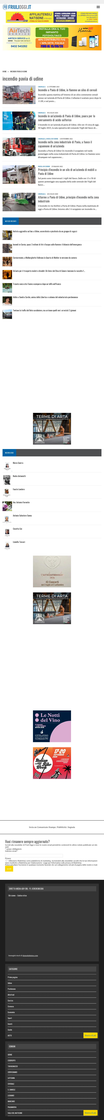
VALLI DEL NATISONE (15, 1112)
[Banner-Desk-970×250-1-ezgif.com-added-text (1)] (52, 48)
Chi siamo (11, 895)
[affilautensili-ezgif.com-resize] (52, 21)
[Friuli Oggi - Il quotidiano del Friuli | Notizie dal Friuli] (48, 7)
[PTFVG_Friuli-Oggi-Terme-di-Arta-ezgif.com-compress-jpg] (52, 442)
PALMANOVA (12, 1107)
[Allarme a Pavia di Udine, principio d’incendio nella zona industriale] (19, 209)
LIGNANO (11, 1095)
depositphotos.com (30, 955)
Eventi (10, 1023)
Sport (10, 1018)
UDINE (10, 1054)
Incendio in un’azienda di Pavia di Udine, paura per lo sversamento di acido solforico (66, 118)
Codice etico (22, 895)
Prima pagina (13, 977)
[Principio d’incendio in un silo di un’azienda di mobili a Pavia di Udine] (19, 182)
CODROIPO (11, 1060)
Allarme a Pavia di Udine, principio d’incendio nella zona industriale (68, 199)
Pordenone (12, 988)
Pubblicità (61, 827)
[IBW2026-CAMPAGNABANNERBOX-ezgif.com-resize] (52, 777)
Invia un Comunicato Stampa (42, 827)
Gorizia (10, 1000)
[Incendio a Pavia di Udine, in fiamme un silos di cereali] (19, 102)
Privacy (8, 858)
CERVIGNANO (12, 1072)
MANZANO (11, 1101)
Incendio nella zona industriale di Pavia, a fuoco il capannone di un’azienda (65, 144)
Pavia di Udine (52, 139)
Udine (10, 983)
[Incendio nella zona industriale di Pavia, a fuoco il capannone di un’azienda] (19, 154)
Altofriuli (11, 994)
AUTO (10, 1035)
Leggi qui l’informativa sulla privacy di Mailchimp (62, 863)
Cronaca (42, 87)
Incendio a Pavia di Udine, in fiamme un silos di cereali (67, 90)
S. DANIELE (11, 1089)
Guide (10, 1029)
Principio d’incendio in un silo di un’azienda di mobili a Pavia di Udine (67, 171)
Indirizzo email (11, 851)
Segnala (71, 827)
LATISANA (11, 1077)
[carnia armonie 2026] (52, 585)
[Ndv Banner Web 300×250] (52, 740)
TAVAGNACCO (13, 1066)
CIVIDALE (11, 1083)
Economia (11, 1012)
